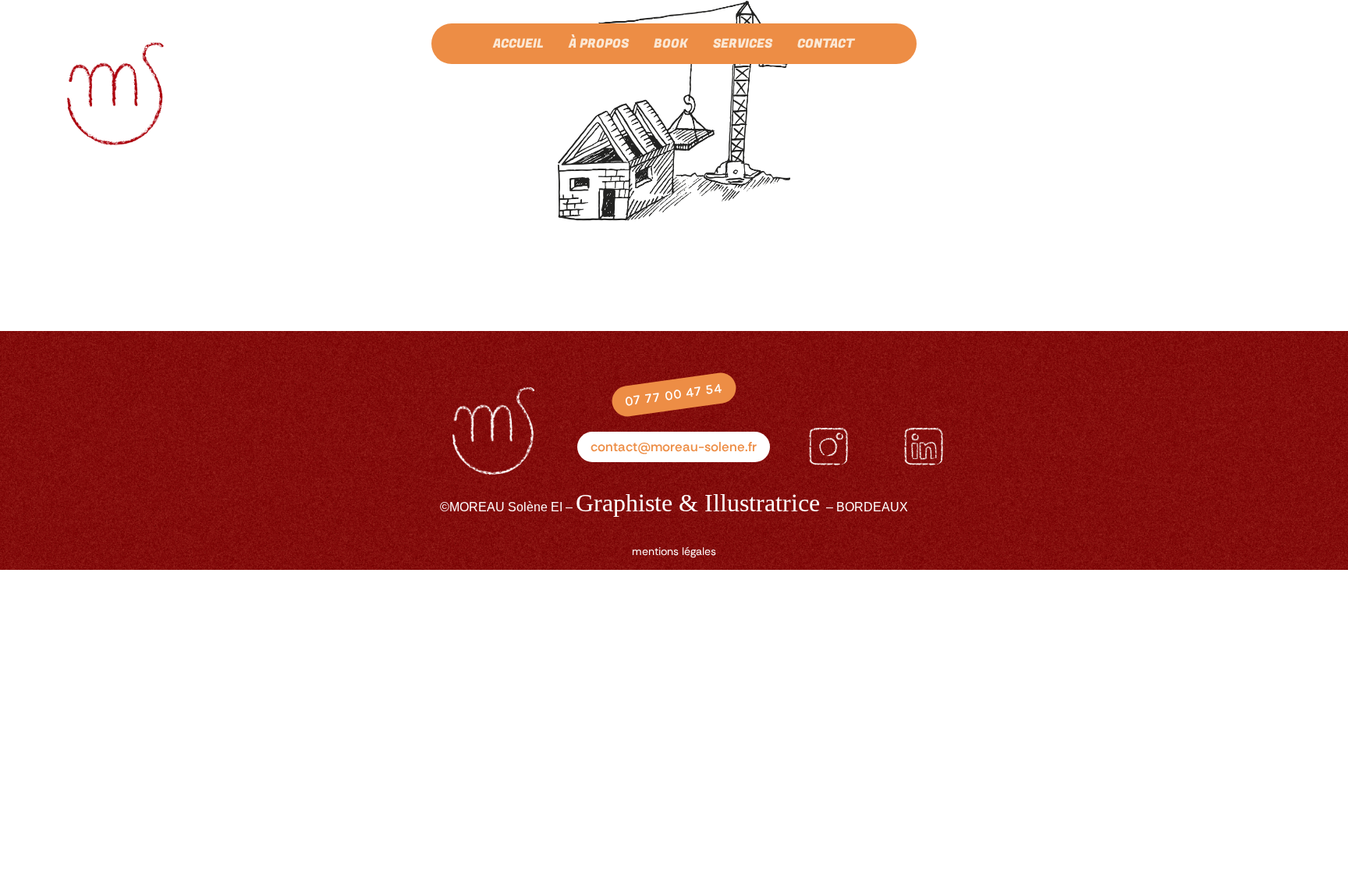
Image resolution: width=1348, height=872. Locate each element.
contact (825, 45)
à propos (599, 45)
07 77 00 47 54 (674, 394)
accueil (518, 45)
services (742, 45)
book (671, 45)
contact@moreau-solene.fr (674, 446)
